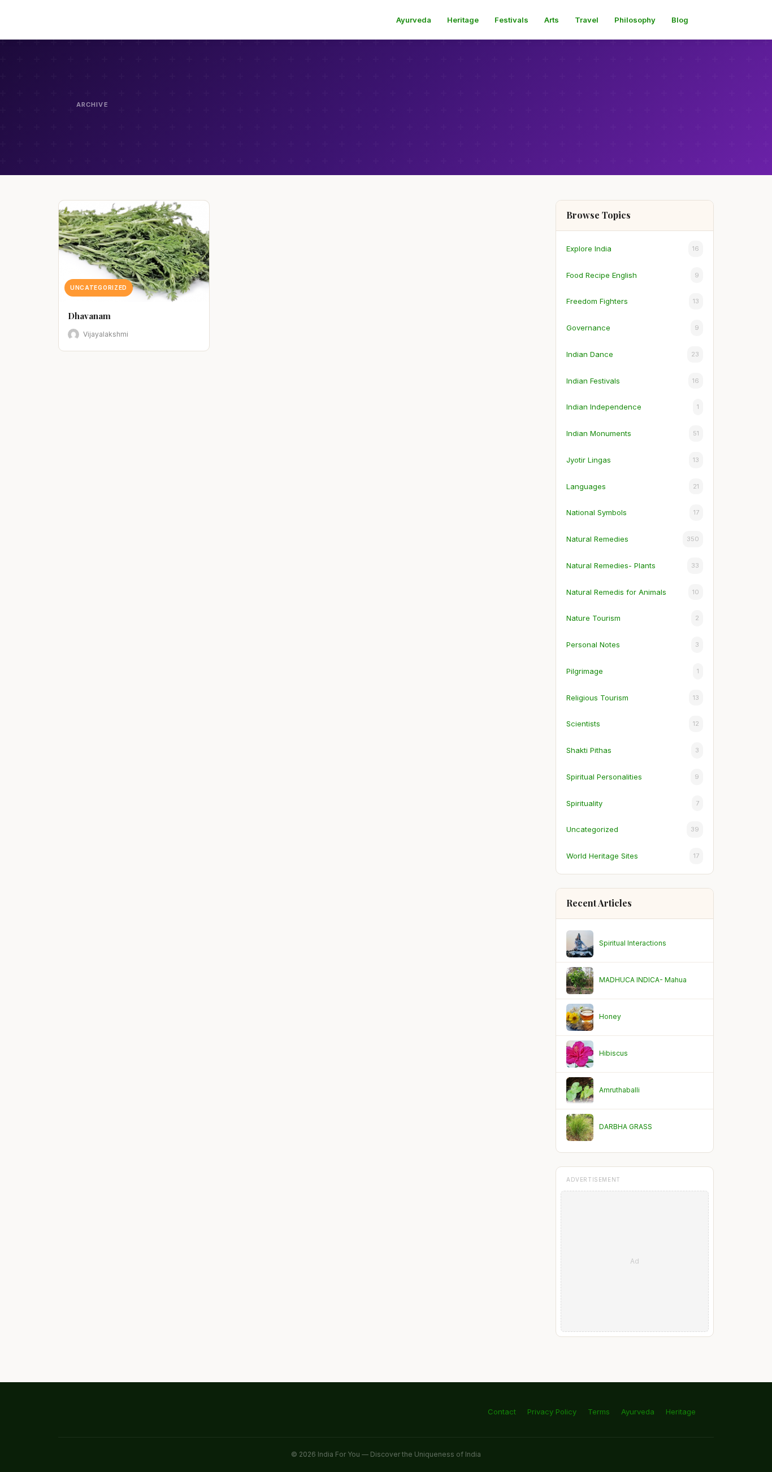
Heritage (463, 19)
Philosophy (635, 19)
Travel (586, 19)
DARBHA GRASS (625, 1126)
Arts (551, 19)
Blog (679, 19)
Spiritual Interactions (632, 943)
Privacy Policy (551, 1411)
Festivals (511, 19)
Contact (502, 1411)
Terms (599, 1411)
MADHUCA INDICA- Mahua (643, 979)
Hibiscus (613, 1053)
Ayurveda (413, 19)
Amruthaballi (619, 1090)
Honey (610, 1016)
